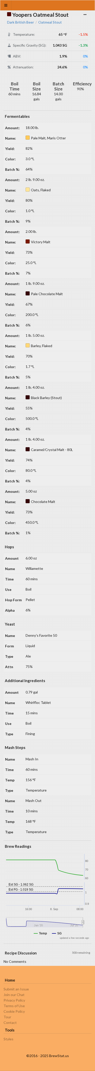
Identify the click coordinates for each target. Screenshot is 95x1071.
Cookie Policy (14, 1011)
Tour (7, 1017)
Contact (10, 1022)
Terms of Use (14, 1006)
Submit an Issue (16, 989)
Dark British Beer (20, 22)
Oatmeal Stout (50, 22)
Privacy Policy (14, 1000)
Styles (8, 1039)
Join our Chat (14, 994)
